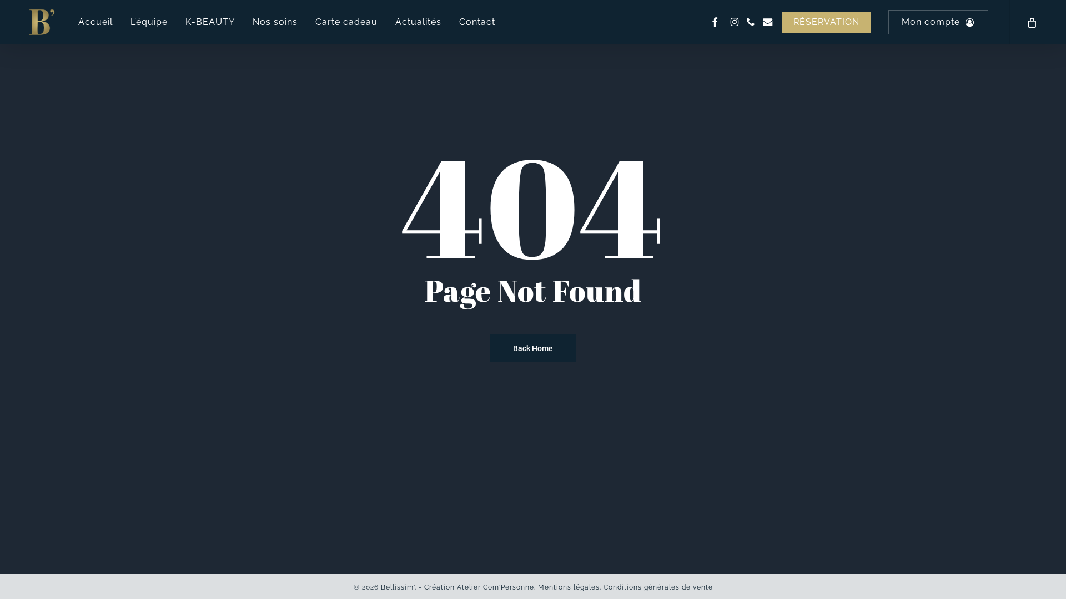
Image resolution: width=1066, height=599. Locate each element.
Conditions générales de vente (658, 587)
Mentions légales (569, 587)
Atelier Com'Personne (495, 587)
